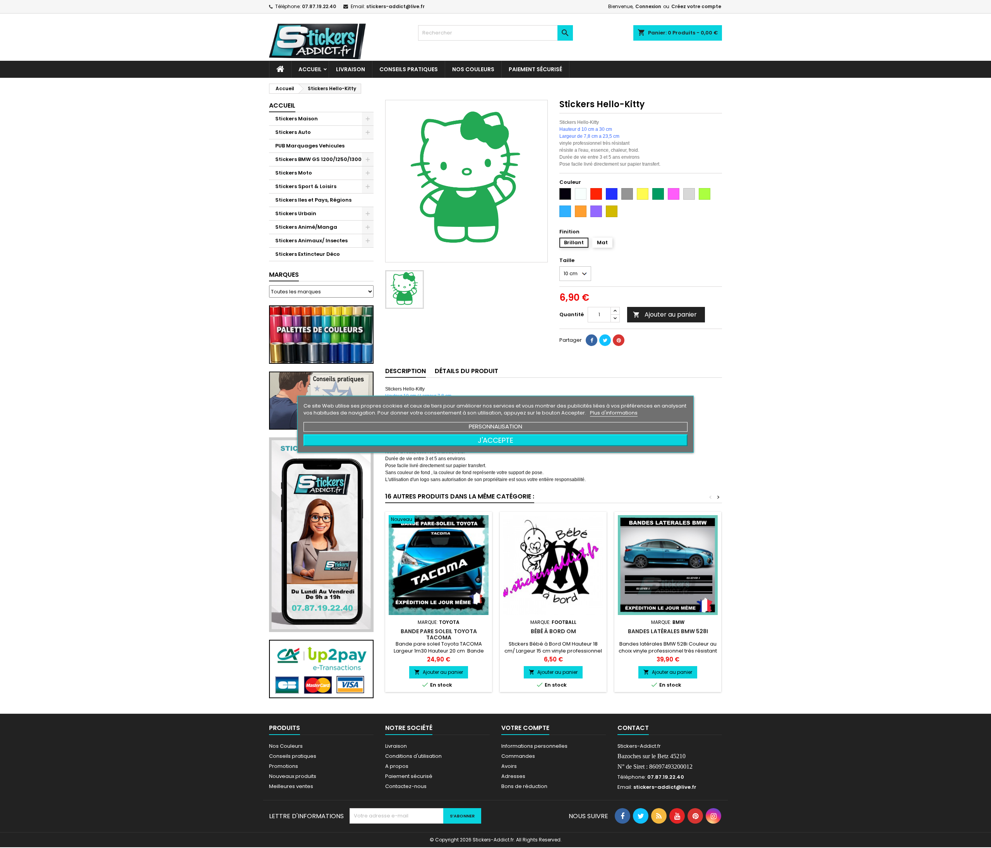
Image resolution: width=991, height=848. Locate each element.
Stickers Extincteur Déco (307, 254)
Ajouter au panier (665, 314)
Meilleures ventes (291, 786)
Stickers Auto (293, 132)
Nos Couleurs (473, 69)
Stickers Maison (296, 118)
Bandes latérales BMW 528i (668, 631)
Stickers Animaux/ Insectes (311, 240)
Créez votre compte (696, 6)
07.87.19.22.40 (319, 6)
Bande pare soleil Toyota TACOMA (439, 634)
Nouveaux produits (292, 776)
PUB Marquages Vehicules (310, 145)
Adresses (513, 776)
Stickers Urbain (295, 213)
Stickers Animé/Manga (306, 227)
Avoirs (509, 766)
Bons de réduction (524, 786)
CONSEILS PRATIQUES (408, 69)
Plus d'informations (614, 412)
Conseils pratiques (292, 756)
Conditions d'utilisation (413, 756)
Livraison (350, 69)
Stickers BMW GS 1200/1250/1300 (318, 159)
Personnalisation (495, 426)
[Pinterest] (618, 340)
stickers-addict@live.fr (395, 6)
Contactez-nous (406, 786)
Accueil (310, 69)
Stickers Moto (293, 172)
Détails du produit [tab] (466, 371)
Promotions (283, 766)
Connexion (648, 6)
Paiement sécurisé (535, 69)
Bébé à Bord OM (553, 631)
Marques (284, 274)
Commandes (518, 756)
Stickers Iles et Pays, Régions (313, 200)
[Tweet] (605, 340)
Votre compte (525, 727)
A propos (396, 766)
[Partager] (591, 340)
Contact (633, 727)
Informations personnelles (534, 746)
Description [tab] (405, 371)
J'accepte (495, 440)
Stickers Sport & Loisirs (305, 186)
